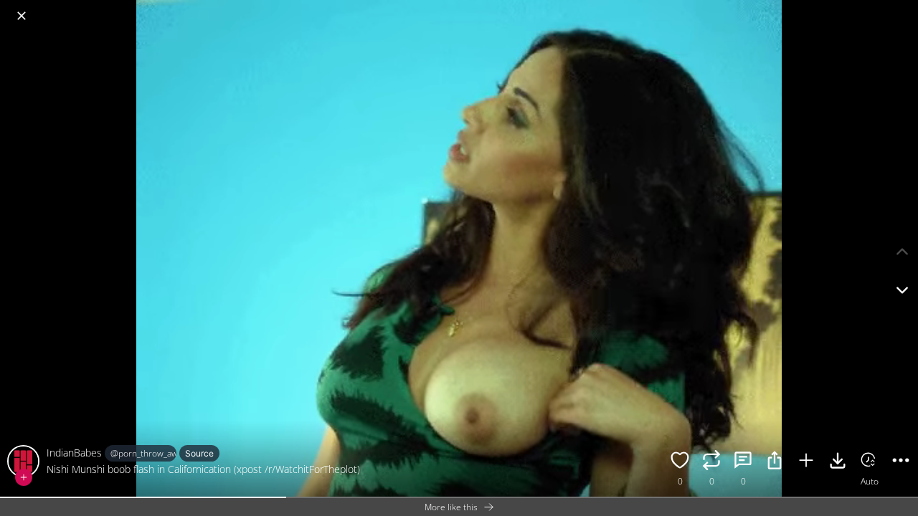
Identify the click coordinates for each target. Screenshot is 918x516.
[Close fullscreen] (21, 16)
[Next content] (902, 290)
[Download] (838, 462)
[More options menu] (904, 8)
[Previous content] (902, 251)
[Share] (775, 462)
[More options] (901, 462)
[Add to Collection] (806, 462)
